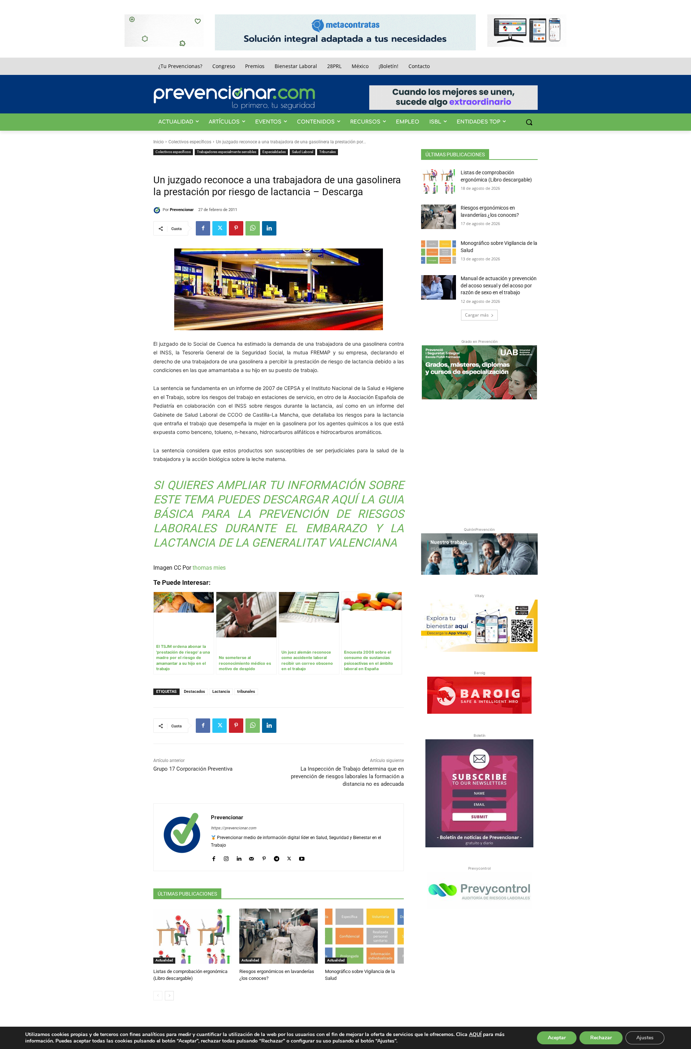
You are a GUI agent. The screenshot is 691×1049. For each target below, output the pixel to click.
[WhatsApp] (252, 228)
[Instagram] (226, 857)
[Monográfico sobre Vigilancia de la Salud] (364, 936)
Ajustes (645, 1037)
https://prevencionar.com (233, 828)
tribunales (246, 691)
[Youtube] (301, 857)
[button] (529, 122)
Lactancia (221, 691)
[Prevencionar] (234, 97)
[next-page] (169, 995)
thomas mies (209, 567)
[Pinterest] (236, 228)
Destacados (194, 691)
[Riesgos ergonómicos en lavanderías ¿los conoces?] (278, 936)
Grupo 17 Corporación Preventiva (192, 769)
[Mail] (251, 857)
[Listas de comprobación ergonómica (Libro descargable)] (192, 936)
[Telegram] (276, 857)
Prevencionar (182, 209)
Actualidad (164, 960)
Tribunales (327, 152)
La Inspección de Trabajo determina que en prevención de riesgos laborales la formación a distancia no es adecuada (347, 776)
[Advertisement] (479, 462)
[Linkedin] (269, 228)
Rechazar (601, 1037)
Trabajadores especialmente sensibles (226, 152)
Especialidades (274, 152)
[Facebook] (203, 228)
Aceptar (557, 1037)
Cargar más (477, 315)
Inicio (158, 141)
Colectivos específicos (189, 141)
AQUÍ (475, 1034)
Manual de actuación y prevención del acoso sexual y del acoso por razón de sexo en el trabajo (499, 285)
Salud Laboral (302, 152)
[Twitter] (219, 228)
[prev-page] (157, 995)
